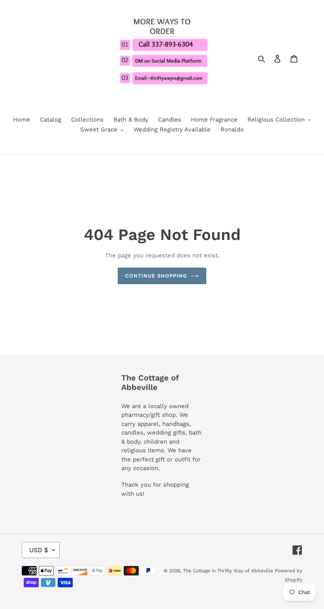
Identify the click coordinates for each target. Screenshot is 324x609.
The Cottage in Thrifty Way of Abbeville (228, 570)
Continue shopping (156, 276)
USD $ (38, 550)
